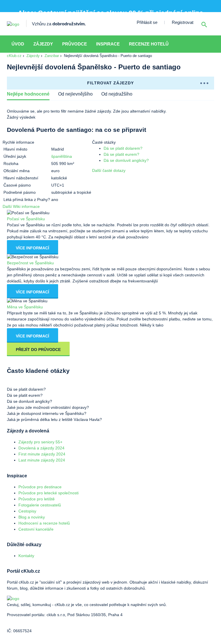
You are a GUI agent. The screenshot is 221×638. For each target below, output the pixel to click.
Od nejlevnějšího (75, 94)
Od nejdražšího (116, 94)
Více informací (32, 248)
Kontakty (26, 555)
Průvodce (74, 43)
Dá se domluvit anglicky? (126, 160)
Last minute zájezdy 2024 (41, 460)
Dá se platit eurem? (121, 154)
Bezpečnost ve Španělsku (30, 263)
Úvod (18, 43)
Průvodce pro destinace (40, 487)
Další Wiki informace (21, 206)
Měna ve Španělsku (25, 307)
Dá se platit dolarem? (123, 148)
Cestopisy (27, 511)
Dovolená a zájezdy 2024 (41, 448)
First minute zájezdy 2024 (41, 454)
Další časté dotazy (108, 170)
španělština (61, 156)
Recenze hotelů (149, 43)
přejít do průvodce (38, 349)
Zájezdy (43, 43)
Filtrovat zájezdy (110, 83)
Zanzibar (52, 56)
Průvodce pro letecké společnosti (48, 493)
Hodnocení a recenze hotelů (44, 523)
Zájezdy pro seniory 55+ (40, 442)
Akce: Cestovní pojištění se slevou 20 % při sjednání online (110, 13)
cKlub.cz (14, 56)
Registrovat (182, 22)
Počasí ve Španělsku (26, 219)
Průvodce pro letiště (36, 499)
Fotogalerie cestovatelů (39, 505)
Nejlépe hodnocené (28, 94)
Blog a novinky (31, 517)
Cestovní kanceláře (36, 529)
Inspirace (108, 43)
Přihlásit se (147, 22)
